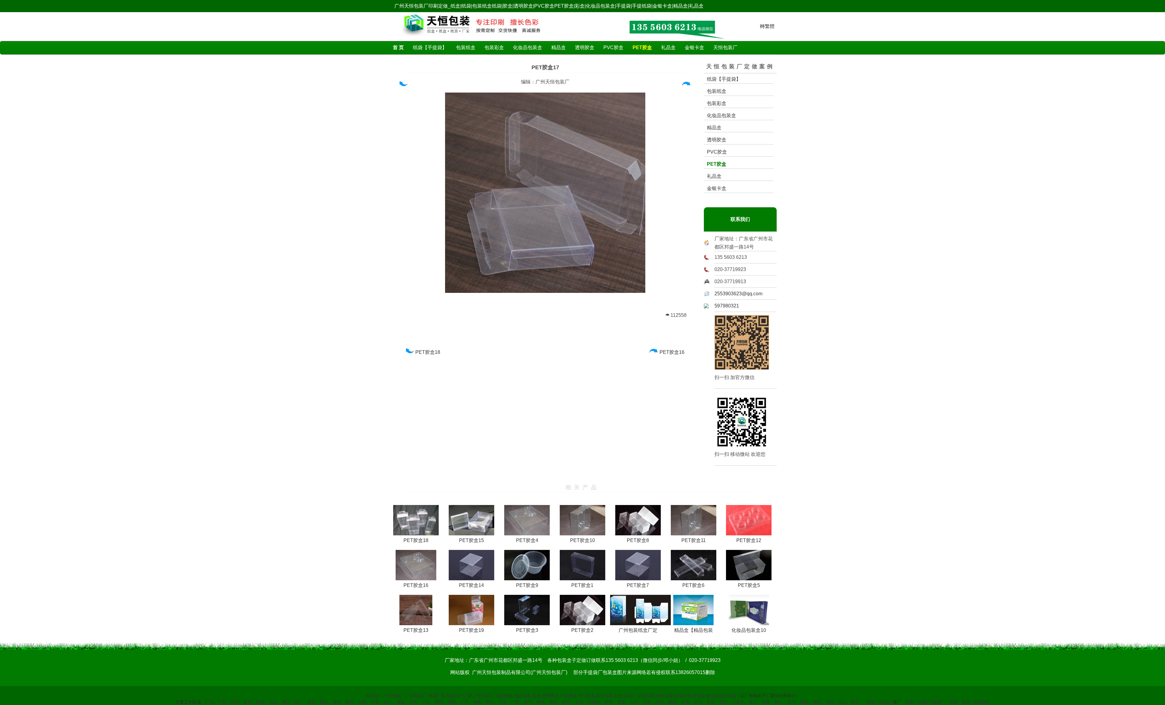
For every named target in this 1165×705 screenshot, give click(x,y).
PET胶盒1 (582, 585)
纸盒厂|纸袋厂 (879, 702)
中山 (426, 702)
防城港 (593, 702)
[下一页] (686, 85)
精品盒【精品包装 (693, 630)
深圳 (235, 702)
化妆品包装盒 (527, 47)
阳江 (387, 702)
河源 (375, 702)
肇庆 (324, 702)
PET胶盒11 (693, 540)
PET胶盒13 (416, 630)
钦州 (608, 702)
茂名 (311, 702)
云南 (647, 702)
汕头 (273, 702)
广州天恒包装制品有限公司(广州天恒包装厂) (519, 672)
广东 (209, 702)
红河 (698, 702)
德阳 (816, 702)
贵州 (710, 702)
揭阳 (451, 702)
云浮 (464, 702)
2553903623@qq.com (738, 293)
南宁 (528, 702)
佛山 (286, 702)
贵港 (621, 702)
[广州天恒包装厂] (471, 37)
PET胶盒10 (582, 540)
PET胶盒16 (673, 352)
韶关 (247, 702)
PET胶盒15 (471, 540)
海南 (477, 702)
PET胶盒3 (527, 630)
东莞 (413, 702)
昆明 (659, 702)
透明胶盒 (584, 47)
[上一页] (403, 85)
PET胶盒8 (638, 540)
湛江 (298, 702)
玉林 (634, 702)
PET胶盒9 (527, 585)
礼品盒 (668, 47)
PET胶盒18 (428, 352)
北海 (579, 702)
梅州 (349, 702)
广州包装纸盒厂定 (638, 630)
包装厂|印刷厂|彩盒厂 (925, 702)
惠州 (337, 702)
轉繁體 (767, 26)
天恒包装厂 (725, 47)
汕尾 (362, 702)
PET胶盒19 (471, 630)
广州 (222, 702)
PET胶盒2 (582, 630)
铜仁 (778, 702)
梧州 (566, 702)
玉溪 (685, 702)
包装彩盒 (494, 47)
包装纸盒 (465, 47)
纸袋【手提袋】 (430, 47)
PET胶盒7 (638, 585)
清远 (400, 702)
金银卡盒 (694, 47)
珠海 (260, 702)
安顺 (765, 702)
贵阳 (723, 702)
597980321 (726, 305)
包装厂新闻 (959, 702)
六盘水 (738, 702)
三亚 (502, 702)
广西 (515, 702)
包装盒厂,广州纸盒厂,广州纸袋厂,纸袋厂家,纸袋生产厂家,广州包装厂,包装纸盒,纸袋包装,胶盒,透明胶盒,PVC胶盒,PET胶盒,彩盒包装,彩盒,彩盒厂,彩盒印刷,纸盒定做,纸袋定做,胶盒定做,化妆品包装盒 (550, 695)
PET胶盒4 (527, 540)
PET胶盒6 (693, 585)
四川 (791, 702)
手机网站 (981, 702)
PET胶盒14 (471, 585)
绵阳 (829, 702)
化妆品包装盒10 (748, 630)
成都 (804, 702)
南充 (855, 702)
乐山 (842, 702)
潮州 (438, 702)
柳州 (540, 702)
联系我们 (740, 219)
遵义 (753, 702)
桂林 (553, 702)
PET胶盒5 (749, 585)
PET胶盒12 (748, 540)
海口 (489, 702)
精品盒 (558, 47)
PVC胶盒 (613, 47)
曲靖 (672, 702)
